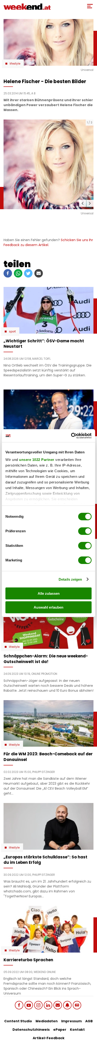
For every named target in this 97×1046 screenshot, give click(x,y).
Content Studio (18, 1021)
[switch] (85, 531)
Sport (12, 331)
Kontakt (77, 1029)
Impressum (71, 1021)
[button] (82, 203)
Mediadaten (47, 1021)
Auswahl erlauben (48, 607)
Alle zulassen (49, 593)
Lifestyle (15, 64)
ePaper (59, 1029)
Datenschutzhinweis (31, 1029)
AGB (89, 1021)
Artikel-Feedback (49, 1038)
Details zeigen (70, 579)
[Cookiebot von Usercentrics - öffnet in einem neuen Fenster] (71, 436)
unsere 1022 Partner (36, 460)
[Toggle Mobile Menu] (89, 6)
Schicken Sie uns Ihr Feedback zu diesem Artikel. (48, 242)
